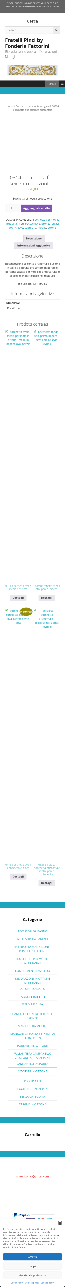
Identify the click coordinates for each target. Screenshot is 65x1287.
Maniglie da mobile (32, 1026)
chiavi (55, 223)
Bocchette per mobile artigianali (33, 106)
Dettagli (18, 597)
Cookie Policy (17, 1282)
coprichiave (16, 227)
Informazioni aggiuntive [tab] (33, 245)
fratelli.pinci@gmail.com (32, 1176)
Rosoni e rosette (33, 996)
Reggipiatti (32, 1081)
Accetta (32, 1256)
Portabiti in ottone (32, 1046)
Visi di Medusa (32, 1004)
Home (9, 106)
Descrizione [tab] (34, 238)
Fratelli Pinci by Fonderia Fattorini (27, 43)
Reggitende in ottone (32, 1089)
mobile (42, 227)
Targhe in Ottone (32, 1104)
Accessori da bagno (32, 931)
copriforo (30, 227)
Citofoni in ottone (32, 1071)
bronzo (45, 223)
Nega (33, 1266)
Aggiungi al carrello (36, 208)
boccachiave (32, 223)
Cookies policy (32, 1282)
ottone (52, 227)
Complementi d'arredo (32, 971)
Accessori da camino (32, 939)
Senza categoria (32, 1096)
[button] (60, 1222)
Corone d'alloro (32, 989)
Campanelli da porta (32, 1064)
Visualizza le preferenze (32, 1275)
